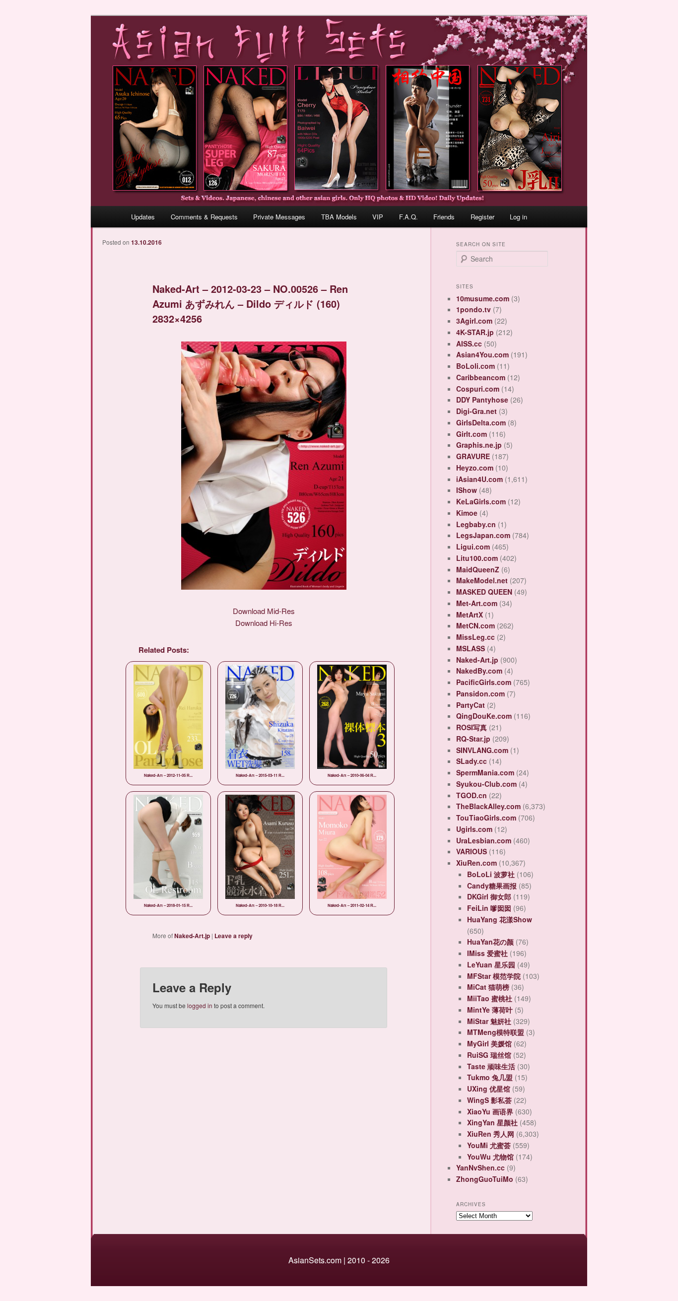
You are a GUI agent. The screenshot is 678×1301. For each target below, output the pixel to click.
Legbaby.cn (476, 524)
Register (482, 216)
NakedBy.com (479, 671)
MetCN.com (475, 625)
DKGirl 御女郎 (489, 896)
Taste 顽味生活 (491, 1066)
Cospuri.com (477, 389)
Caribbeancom (480, 377)
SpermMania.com (485, 772)
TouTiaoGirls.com (486, 817)
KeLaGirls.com (481, 501)
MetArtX (469, 614)
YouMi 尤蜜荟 (489, 1145)
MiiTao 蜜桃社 (489, 998)
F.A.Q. (408, 216)
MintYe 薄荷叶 (490, 1010)
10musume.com (482, 298)
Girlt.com (471, 434)
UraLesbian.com (483, 840)
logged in (199, 1005)
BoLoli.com (475, 366)
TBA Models (339, 216)
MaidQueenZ (477, 569)
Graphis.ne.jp (479, 445)
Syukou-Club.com (486, 784)
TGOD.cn (471, 795)
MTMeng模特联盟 (495, 1032)
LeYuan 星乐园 (491, 964)
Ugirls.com (474, 829)
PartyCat (470, 705)
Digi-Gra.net (476, 411)
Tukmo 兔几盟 (490, 1077)
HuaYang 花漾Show (499, 919)
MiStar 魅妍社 (489, 1021)
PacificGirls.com (483, 682)
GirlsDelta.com (481, 422)
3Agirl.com (474, 321)
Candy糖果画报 (492, 885)
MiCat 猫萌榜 (488, 987)
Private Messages (279, 216)
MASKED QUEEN (484, 592)
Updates (143, 216)
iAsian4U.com (479, 479)
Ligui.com (473, 546)
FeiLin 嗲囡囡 (489, 908)
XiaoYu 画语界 (490, 1111)
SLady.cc (471, 761)
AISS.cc (469, 343)
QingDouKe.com (484, 716)
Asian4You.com (482, 354)
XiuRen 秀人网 (490, 1134)
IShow (466, 490)
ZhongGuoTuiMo (484, 1179)
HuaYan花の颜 (490, 942)
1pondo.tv (473, 309)
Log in (518, 216)
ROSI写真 (471, 727)
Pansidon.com (480, 693)
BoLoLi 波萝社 (491, 874)
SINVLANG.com (482, 750)
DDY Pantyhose (482, 400)
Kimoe (466, 513)
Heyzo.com (474, 468)
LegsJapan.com (483, 535)
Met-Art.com (476, 603)
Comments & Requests (204, 216)
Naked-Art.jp (192, 935)
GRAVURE (473, 456)
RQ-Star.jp (473, 739)
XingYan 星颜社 (492, 1122)
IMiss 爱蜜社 (487, 953)
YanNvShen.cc (480, 1167)
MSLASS (470, 648)
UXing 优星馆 (488, 1089)
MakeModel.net (482, 580)
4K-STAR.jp (475, 332)
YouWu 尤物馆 (490, 1157)
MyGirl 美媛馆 (489, 1043)
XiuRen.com (476, 863)
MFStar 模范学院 (494, 976)
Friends (444, 216)
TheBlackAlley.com (488, 806)
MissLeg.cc (475, 637)
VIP (377, 216)
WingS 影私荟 (489, 1100)
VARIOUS (471, 851)
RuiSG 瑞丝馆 (489, 1055)
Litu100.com (477, 558)
